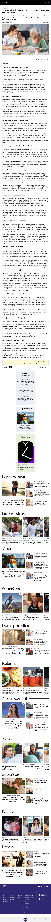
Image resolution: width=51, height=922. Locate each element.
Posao (3, 837)
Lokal (11, 901)
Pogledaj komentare (42, 367)
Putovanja (5, 901)
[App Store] (43, 898)
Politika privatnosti (29, 897)
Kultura (11, 892)
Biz (4, 895)
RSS (26, 901)
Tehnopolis (12, 897)
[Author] (25, 452)
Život (4, 897)
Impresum (27, 893)
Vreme (19, 897)
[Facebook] (39, 886)
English (20, 895)
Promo (13, 868)
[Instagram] (44, 886)
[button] (48, 527)
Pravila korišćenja (29, 895)
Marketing (27, 892)
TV (18, 893)
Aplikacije (27, 899)
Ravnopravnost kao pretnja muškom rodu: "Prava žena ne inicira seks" (25, 467)
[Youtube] (47, 886)
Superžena (12, 893)
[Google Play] (43, 895)
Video (19, 892)
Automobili (12, 899)
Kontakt (27, 903)
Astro (3, 764)
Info (4, 892)
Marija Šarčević (22, 464)
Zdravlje (5, 899)
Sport (4, 893)
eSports (11, 895)
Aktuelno (4, 8)
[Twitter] (41, 886)
